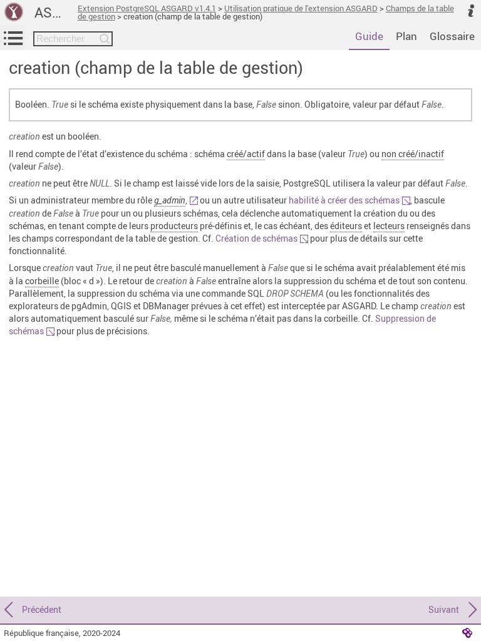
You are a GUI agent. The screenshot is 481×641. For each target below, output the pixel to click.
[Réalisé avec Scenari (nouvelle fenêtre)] (467, 632)
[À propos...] (471, 10)
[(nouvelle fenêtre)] (192, 200)
